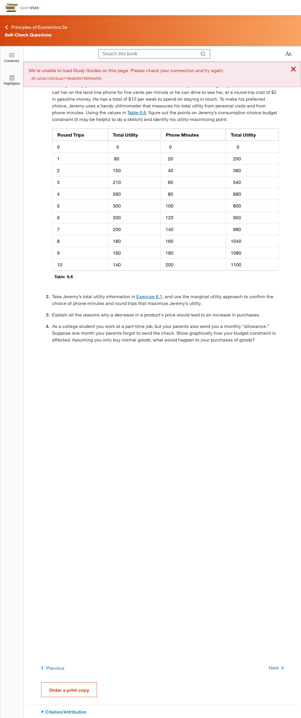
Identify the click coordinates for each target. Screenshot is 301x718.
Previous (55, 668)
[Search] (203, 53)
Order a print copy (69, 690)
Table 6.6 (136, 112)
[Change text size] (288, 54)
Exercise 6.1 (149, 296)
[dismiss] (293, 70)
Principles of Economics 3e (39, 27)
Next (274, 667)
